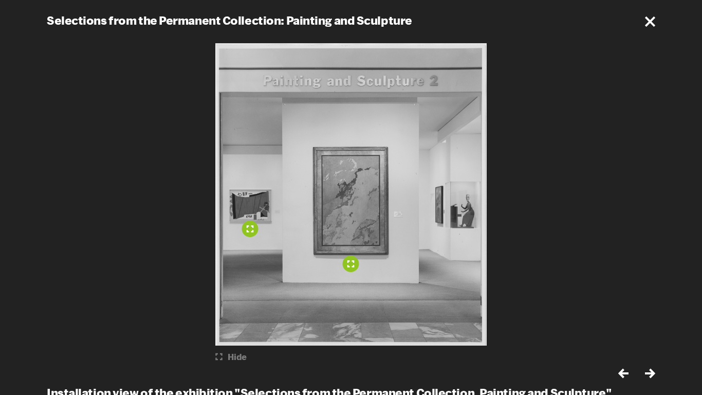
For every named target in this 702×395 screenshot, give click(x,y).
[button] (650, 21)
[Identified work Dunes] (351, 264)
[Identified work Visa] (250, 229)
